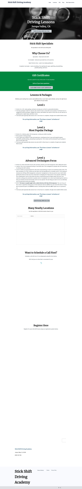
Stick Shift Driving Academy (19, 2)
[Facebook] (58, 487)
